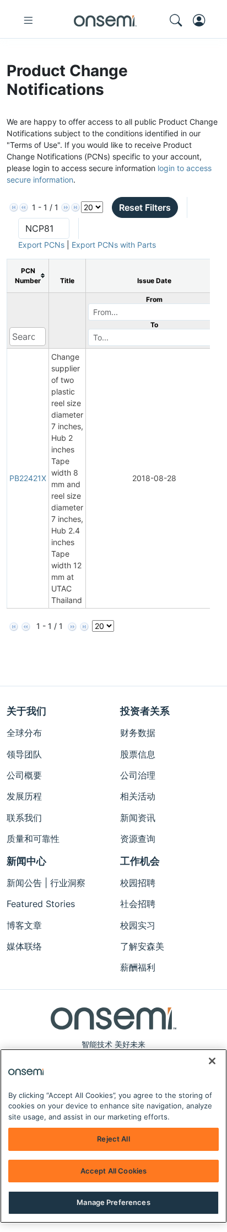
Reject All (113, 1138)
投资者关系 (145, 711)
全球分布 (24, 732)
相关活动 (137, 796)
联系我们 (24, 817)
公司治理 (137, 775)
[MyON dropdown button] (202, 20)
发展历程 (24, 796)
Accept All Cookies (113, 1170)
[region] (113, 1136)
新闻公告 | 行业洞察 (46, 882)
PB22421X (27, 478)
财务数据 (137, 732)
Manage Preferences (113, 1202)
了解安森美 (142, 946)
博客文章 (24, 925)
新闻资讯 (137, 817)
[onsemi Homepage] (105, 20)
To (154, 325)
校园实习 (137, 925)
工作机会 (140, 861)
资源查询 (137, 838)
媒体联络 (24, 946)
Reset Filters (145, 207)
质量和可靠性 (33, 838)
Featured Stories (41, 903)
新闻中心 (26, 861)
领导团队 (24, 754)
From (154, 299)
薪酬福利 (137, 967)
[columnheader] (28, 275)
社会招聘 (137, 903)
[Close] (212, 1061)
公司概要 (24, 775)
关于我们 (26, 711)
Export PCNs (41, 244)
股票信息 (137, 754)
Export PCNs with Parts (114, 244)
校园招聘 (137, 882)
